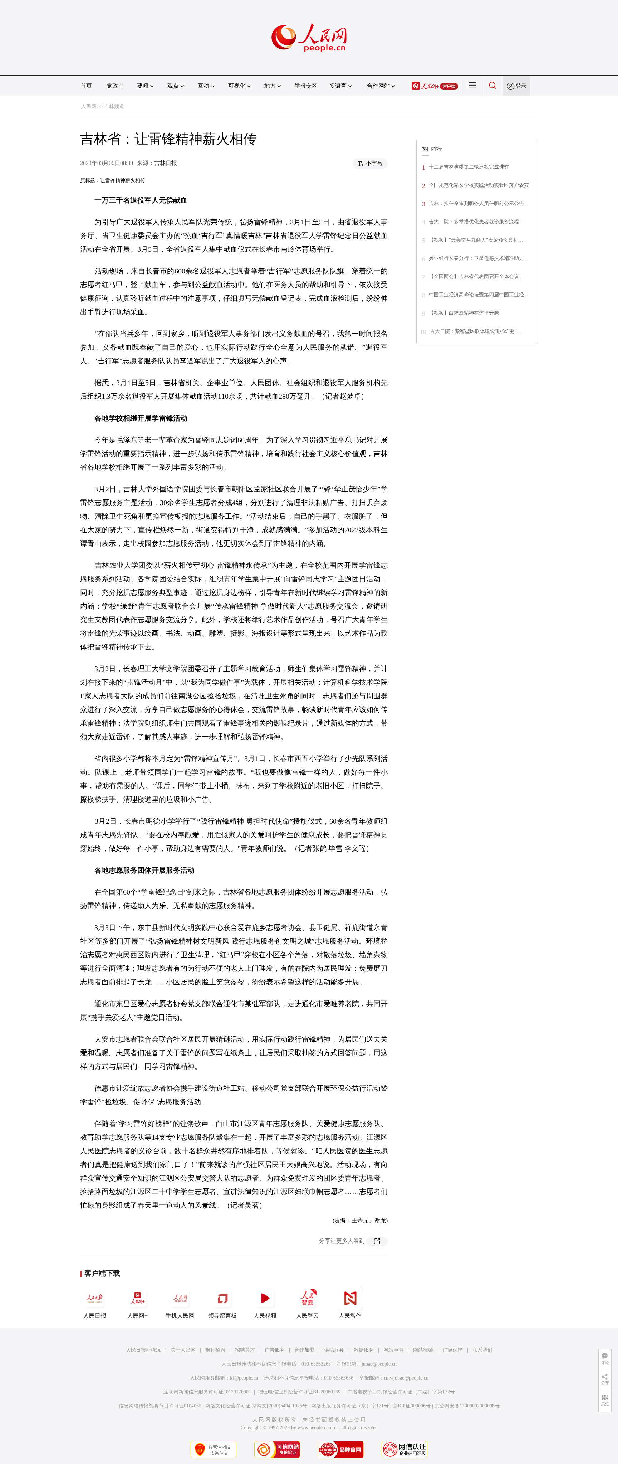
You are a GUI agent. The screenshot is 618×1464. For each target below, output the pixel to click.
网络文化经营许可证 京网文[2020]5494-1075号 (256, 1406)
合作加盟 (304, 1350)
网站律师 (423, 1350)
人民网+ (137, 1316)
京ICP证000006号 (412, 1406)
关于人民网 (183, 1350)
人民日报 (94, 1316)
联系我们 (482, 1350)
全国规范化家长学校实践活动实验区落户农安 (479, 185)
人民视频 (265, 1316)
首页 (86, 86)
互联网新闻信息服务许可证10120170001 (207, 1392)
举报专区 (305, 86)
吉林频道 (114, 106)
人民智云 (307, 1316)
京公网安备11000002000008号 (467, 1406)
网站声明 (393, 1350)
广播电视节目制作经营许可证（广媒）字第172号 (401, 1392)
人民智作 (350, 1316)
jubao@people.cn (379, 1364)
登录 (521, 86)
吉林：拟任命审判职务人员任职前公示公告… (479, 203)
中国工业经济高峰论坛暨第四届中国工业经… (479, 294)
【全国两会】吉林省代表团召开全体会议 (474, 276)
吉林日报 (165, 163)
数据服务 (364, 1350)
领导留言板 (222, 1316)
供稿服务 (334, 1350)
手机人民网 (180, 1316)
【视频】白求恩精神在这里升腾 (464, 313)
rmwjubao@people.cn (406, 1378)
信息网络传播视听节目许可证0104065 (160, 1406)
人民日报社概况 (143, 1350)
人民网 (88, 106)
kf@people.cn (244, 1378)
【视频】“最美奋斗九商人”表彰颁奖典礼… (476, 240)
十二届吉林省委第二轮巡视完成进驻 (469, 167)
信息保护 (453, 1350)
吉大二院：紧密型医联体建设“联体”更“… (475, 331)
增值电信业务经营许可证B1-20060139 (299, 1392)
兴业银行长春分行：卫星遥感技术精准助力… (479, 258)
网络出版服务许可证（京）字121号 (350, 1406)
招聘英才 (245, 1350)
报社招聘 (215, 1350)
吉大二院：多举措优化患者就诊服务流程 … (477, 221)
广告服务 (275, 1350)
